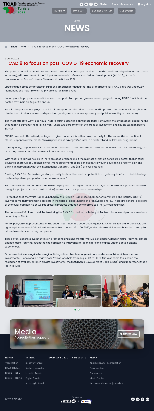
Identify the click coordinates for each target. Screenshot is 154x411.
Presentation (11, 362)
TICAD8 (58, 10)
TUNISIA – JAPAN (13, 373)
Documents (96, 373)
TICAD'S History (12, 368)
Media (103, 4)
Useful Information (35, 368)
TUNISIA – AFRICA (13, 378)
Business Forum (102, 10)
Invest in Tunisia (34, 373)
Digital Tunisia (33, 378)
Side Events (126, 10)
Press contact (97, 368)
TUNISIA (77, 10)
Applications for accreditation (105, 362)
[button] (75, 309)
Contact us (126, 4)
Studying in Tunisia (35, 383)
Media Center (97, 378)
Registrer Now (128, 334)
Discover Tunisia (34, 362)
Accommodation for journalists (106, 383)
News (115, 4)
